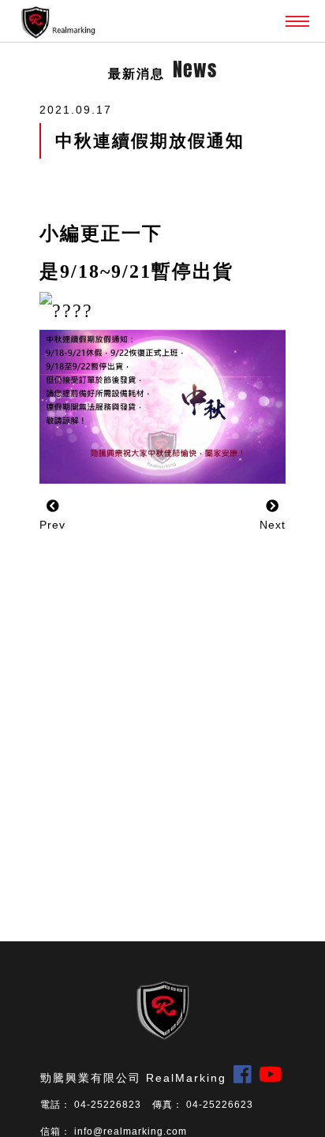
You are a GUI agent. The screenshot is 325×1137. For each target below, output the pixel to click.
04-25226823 (107, 1104)
